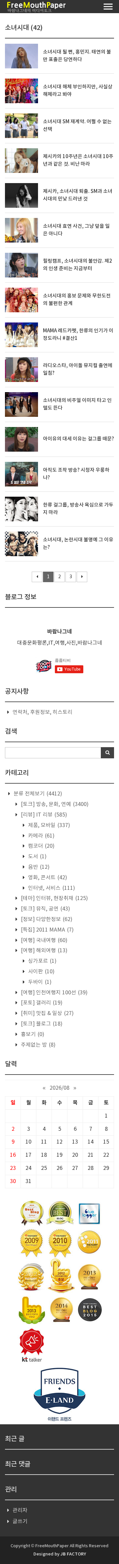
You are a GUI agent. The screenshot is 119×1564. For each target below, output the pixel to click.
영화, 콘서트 (47, 878)
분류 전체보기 (37, 794)
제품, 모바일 (48, 825)
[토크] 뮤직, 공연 (45, 909)
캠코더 (41, 846)
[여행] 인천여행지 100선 (54, 993)
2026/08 (59, 1088)
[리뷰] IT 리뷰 (43, 815)
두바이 (39, 982)
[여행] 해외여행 (43, 951)
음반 (38, 867)
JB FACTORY (73, 1554)
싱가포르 (42, 961)
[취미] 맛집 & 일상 (47, 1013)
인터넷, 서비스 (51, 888)
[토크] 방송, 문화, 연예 (54, 804)
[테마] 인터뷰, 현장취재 (54, 898)
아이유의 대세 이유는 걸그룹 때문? (78, 439)
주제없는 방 (38, 1045)
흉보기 (32, 1034)
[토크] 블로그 (41, 1024)
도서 (37, 857)
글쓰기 (20, 1522)
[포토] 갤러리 (41, 1003)
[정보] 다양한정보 (46, 919)
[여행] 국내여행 (43, 940)
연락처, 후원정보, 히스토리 (42, 712)
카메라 (41, 836)
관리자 (20, 1510)
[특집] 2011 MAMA (47, 930)
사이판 (41, 972)
